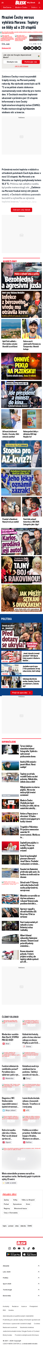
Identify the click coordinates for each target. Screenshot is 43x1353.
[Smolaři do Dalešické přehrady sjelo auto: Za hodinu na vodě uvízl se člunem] (10, 873)
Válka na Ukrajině (28, 1200)
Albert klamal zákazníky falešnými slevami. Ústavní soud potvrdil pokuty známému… (29, 940)
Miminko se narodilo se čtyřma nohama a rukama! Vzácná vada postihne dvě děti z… (30, 899)
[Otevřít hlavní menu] (2, 2)
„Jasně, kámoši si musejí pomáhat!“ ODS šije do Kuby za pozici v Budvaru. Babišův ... (31, 657)
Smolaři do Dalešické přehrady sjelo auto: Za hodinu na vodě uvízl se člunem (30, 872)
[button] (13, 1254)
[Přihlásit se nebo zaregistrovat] (39, 2)
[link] (9, 1248)
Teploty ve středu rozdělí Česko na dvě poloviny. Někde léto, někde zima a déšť (29, 777)
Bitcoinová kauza (20, 1208)
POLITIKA (6, 618)
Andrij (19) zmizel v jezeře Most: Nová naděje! (28, 764)
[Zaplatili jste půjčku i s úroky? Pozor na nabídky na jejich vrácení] (10, 846)
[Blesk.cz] (20, 3)
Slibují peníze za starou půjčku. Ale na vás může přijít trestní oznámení (30, 790)
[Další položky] (40, 7)
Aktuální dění (9, 1194)
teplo (5, 1226)
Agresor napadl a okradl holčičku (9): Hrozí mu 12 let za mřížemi (28, 912)
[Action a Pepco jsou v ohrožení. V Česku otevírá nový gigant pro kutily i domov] (10, 817)
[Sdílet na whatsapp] (36, 48)
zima (17, 1226)
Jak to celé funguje (21, 66)
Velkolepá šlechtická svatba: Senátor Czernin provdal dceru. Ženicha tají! (31, 682)
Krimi (28, 1204)
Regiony (7, 1208)
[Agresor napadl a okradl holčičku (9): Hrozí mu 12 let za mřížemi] (10, 912)
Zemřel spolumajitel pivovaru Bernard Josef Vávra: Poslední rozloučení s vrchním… (30, 859)
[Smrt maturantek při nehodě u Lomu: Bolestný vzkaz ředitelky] (10, 926)
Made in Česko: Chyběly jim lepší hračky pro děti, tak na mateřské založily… (29, 804)
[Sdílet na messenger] (32, 48)
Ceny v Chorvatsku (11, 1213)
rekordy (23, 1226)
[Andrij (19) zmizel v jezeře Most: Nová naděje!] (10, 765)
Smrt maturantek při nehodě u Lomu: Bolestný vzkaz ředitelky (29, 925)
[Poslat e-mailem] (39, 48)
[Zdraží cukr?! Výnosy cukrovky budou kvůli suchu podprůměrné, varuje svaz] (10, 886)
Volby (15, 1200)
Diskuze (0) (6, 48)
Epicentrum (17, 1204)
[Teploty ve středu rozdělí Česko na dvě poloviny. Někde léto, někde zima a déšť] (10, 777)
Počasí (6, 1204)
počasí (10, 1226)
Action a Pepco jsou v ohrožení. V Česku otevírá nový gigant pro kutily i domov (30, 817)
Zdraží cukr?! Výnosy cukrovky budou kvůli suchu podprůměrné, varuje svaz (29, 886)
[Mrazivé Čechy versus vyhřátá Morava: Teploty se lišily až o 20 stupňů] (21, 32)
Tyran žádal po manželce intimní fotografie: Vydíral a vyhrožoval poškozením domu (28, 751)
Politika (5, 661)
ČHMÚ (30, 1226)
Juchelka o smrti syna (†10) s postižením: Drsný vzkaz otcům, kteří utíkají (31, 668)
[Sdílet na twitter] (28, 48)
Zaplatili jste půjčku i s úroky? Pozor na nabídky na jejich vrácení (29, 846)
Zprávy (6, 1200)
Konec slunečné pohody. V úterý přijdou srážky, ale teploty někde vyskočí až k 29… (29, 956)
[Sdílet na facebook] (25, 48)
